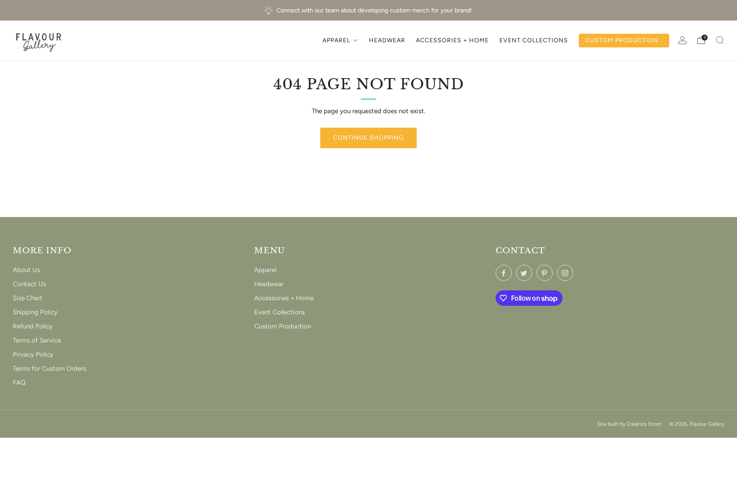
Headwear (269, 284)
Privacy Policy (33, 354)
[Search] (720, 40)
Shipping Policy (35, 312)
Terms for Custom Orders (49, 368)
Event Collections (279, 312)
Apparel (265, 270)
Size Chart (28, 298)
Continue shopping (368, 137)
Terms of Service (37, 340)
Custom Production (282, 326)
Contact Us (29, 284)
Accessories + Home (283, 298)
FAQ (19, 382)
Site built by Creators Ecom (629, 424)
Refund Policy (33, 326)
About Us (26, 270)
